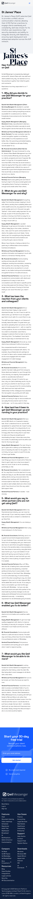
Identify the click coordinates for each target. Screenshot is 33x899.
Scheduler (5, 824)
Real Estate (21, 824)
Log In (4, 806)
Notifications (6, 837)
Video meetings (7, 821)
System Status (22, 843)
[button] (29, 3)
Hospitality (21, 828)
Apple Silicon (21, 856)
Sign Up (4, 808)
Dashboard (5, 831)
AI (2, 835)
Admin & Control (7, 840)
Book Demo (5, 804)
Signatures (5, 826)
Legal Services (22, 821)
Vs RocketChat (6, 858)
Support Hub (21, 841)
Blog (3, 869)
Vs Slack (4, 851)
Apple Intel (21, 858)
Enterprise (20, 831)
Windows (20, 851)
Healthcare (21, 826)
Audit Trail (5, 828)
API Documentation (8, 880)
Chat (3, 817)
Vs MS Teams (6, 854)
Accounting (21, 819)
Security (4, 878)
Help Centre (21, 836)
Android (20, 861)
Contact (20, 838)
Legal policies (6, 876)
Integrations (6, 873)
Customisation (6, 842)
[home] (8, 3)
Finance (20, 817)
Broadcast (5, 833)
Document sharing (8, 819)
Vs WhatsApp (6, 856)
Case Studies (6, 871)
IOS (18, 863)
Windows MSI (21, 854)
